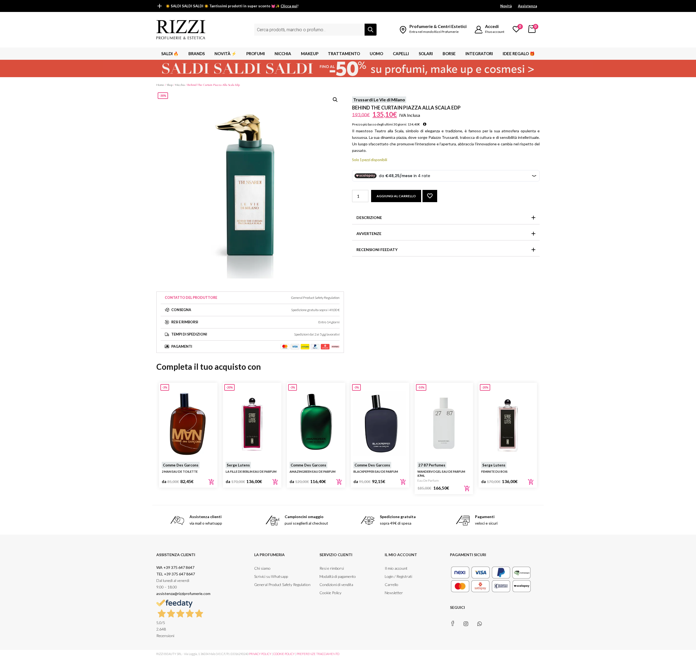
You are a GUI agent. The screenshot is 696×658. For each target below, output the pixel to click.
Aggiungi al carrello (396, 196)
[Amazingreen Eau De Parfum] (316, 423)
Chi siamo (262, 568)
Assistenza (527, 6)
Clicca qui (289, 6)
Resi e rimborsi (331, 568)
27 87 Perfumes (431, 465)
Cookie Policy (330, 592)
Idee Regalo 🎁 (519, 53)
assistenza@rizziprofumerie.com (183, 593)
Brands (196, 53)
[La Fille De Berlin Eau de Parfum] (252, 423)
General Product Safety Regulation (282, 584)
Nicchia (283, 53)
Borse (449, 53)
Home (160, 85)
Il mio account (396, 568)
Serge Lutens (238, 465)
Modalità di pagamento (337, 576)
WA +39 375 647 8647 (175, 567)
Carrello (391, 584)
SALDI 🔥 (170, 53)
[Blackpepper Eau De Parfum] (379, 423)
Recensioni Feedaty (376, 249)
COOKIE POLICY (284, 654)
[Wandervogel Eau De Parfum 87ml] (443, 423)
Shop (170, 85)
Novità (506, 6)
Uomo (376, 53)
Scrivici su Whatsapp (271, 576)
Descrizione (369, 217)
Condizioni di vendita (336, 584)
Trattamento (344, 53)
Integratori (479, 53)
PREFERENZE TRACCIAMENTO (318, 654)
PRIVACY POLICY (260, 654)
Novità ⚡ (226, 53)
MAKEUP (309, 53)
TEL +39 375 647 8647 (175, 574)
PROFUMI (255, 53)
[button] (335, 100)
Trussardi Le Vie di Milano (379, 99)
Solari (426, 53)
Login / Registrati (398, 576)
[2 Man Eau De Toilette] (188, 423)
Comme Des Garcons (180, 465)
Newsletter (394, 592)
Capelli (401, 53)
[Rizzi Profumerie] (180, 29)
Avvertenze (368, 233)
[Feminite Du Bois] (507, 423)
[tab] (446, 217)
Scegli (211, 482)
